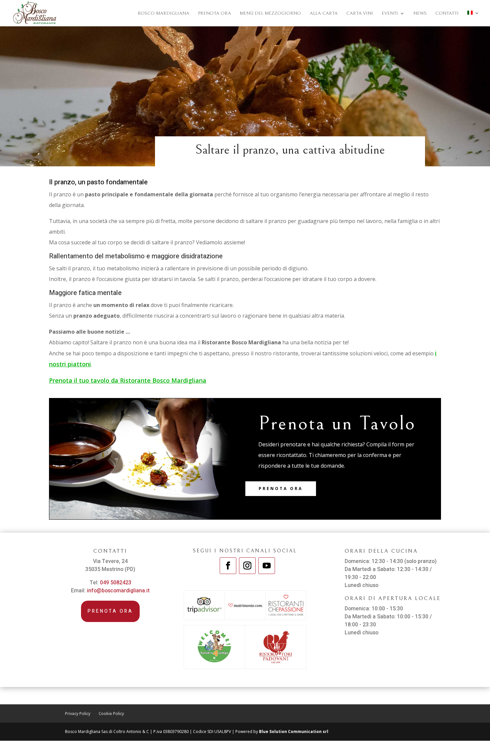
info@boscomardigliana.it (118, 591)
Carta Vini (359, 13)
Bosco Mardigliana (163, 13)
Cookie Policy (111, 713)
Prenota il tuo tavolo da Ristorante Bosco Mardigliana (127, 380)
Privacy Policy (77, 713)
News (420, 13)
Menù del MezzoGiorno (270, 13)
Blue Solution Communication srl (293, 731)
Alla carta (324, 13)
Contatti (447, 13)
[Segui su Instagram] (247, 565)
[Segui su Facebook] (228, 565)
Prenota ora (281, 488)
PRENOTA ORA (214, 13)
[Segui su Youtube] (266, 565)
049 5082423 (115, 583)
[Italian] (473, 18)
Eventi (390, 13)
